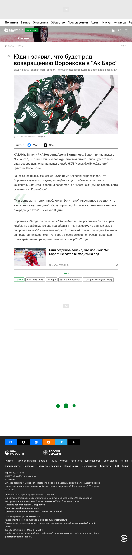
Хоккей (19, 279)
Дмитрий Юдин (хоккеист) (98, 279)
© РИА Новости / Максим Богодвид (29, 137)
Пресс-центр (71, 466)
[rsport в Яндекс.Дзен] (23, 442)
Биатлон (43, 460)
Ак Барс (52, 279)
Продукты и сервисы (49, 466)
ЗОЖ (54, 460)
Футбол (9, 460)
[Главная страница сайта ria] (5, 30)
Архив (125, 466)
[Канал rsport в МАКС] (11, 442)
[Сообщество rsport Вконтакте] (36, 442)
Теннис (124, 460)
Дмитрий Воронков (70, 279)
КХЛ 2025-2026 (35, 279)
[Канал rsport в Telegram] (61, 442)
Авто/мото (76, 460)
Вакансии (10, 479)
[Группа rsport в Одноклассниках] (48, 442)
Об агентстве (89, 466)
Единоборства (92, 460)
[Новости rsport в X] (74, 442)
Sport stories (110, 460)
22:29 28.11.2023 (14, 46)
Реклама (28, 466)
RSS (116, 466)
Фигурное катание (26, 460)
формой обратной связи (18, 536)
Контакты (105, 466)
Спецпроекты (12, 466)
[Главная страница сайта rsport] (21, 30)
